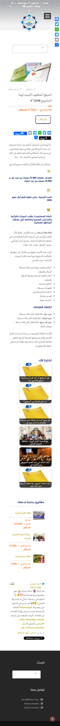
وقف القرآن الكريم (22, 513)
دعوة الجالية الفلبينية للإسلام (21, 536)
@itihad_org (36, 587)
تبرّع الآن (43, 119)
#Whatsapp (26, 607)
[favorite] (38, 633)
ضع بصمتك (22, 3)
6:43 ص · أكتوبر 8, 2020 (27, 633)
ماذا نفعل (35, 3)
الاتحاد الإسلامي (35, 584)
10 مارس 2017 (13, 89)
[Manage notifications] (52, 719)
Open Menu (47, 16)
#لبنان (25, 624)
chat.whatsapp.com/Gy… (31, 619)
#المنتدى (40, 624)
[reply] (43, 633)
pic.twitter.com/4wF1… (32, 628)
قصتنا (45, 3)
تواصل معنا (27, 6)
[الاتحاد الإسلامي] (11, 585)
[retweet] (41, 633)
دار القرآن (29, 89)
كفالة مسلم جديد (22, 556)
